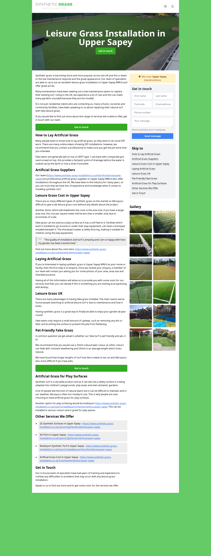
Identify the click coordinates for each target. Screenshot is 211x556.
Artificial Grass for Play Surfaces (149, 183)
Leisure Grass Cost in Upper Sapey (150, 163)
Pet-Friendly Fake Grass (144, 178)
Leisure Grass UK (141, 173)
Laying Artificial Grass (143, 168)
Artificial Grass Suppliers (145, 158)
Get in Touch (139, 193)
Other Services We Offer (145, 188)
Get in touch (105, 51)
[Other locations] (165, 6)
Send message (153, 136)
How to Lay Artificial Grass (146, 154)
